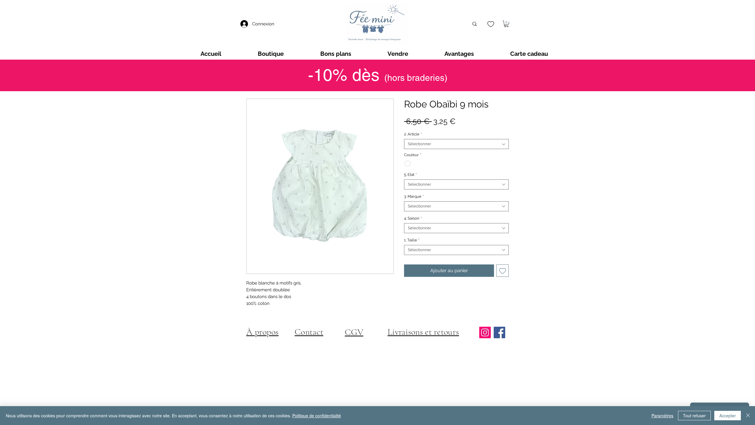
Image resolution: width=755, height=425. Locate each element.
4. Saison (413, 218)
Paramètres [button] (662, 416)
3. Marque (414, 196)
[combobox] (456, 144)
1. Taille (411, 240)
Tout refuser (694, 416)
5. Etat (410, 174)
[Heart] (490, 24)
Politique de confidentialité (316, 416)
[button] (506, 24)
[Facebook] (499, 332)
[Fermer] (747, 415)
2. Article (413, 134)
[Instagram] (485, 332)
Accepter (727, 416)
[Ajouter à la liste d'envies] (502, 270)
